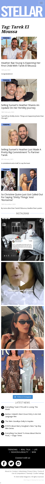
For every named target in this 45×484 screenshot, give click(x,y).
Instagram (18, 463)
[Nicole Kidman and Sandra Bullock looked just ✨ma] (22, 371)
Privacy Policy (32, 471)
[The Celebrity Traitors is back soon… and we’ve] (22, 283)
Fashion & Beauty (19, 452)
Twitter (11, 463)
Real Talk (25, 449)
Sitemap (29, 473)
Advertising (22, 471)
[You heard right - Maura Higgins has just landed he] (22, 327)
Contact (15, 471)
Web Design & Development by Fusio (34, 480)
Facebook (4, 463)
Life (35, 449)
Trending (6, 38)
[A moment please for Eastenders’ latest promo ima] (22, 239)
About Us (8, 471)
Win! (34, 452)
